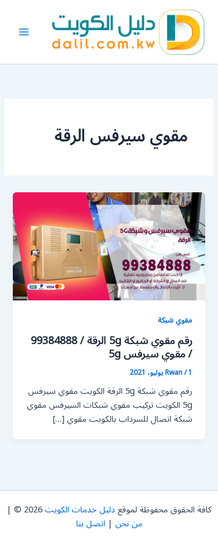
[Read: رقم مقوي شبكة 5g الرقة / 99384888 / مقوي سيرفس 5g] (109, 246)
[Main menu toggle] (24, 32)
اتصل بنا (90, 524)
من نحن (128, 524)
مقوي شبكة (175, 320)
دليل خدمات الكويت (80, 510)
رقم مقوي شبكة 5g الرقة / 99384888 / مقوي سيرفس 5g (111, 347)
